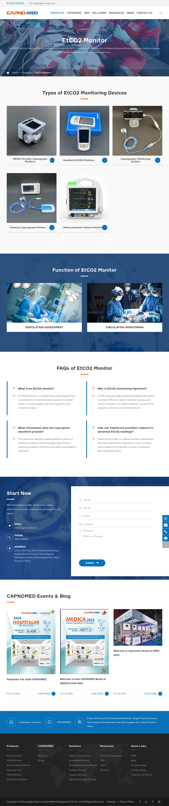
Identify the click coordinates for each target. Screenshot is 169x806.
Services (104, 770)
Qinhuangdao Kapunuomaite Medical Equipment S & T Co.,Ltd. (52, 801)
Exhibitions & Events (141, 774)
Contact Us (144, 12)
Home (15, 72)
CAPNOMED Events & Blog (39, 596)
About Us (42, 755)
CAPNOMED (74, 12)
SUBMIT (92, 562)
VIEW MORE (46, 693)
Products (57, 12)
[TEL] (165, 531)
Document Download (110, 755)
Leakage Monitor (77, 770)
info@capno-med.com (44, 3)
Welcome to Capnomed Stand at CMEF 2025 (137, 652)
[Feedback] (165, 538)
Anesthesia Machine (79, 760)
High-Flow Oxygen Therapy (82, 779)
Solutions (99, 12)
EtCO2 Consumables (17, 779)
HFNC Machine (14, 774)
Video (103, 765)
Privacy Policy (127, 801)
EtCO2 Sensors (14, 755)
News (130, 12)
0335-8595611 (17, 3)
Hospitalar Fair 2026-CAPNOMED (26, 679)
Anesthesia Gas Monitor (19, 765)
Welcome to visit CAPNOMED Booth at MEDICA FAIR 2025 (83, 681)
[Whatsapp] (165, 518)
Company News (139, 765)
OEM (87, 12)
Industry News (138, 770)
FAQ (102, 760)
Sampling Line (14, 770)
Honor (41, 760)
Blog (133, 760)
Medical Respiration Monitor (83, 765)
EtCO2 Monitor (43, 72)
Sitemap (111, 801)
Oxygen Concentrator (80, 755)
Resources (116, 12)
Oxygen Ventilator (78, 774)
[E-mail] (165, 525)
